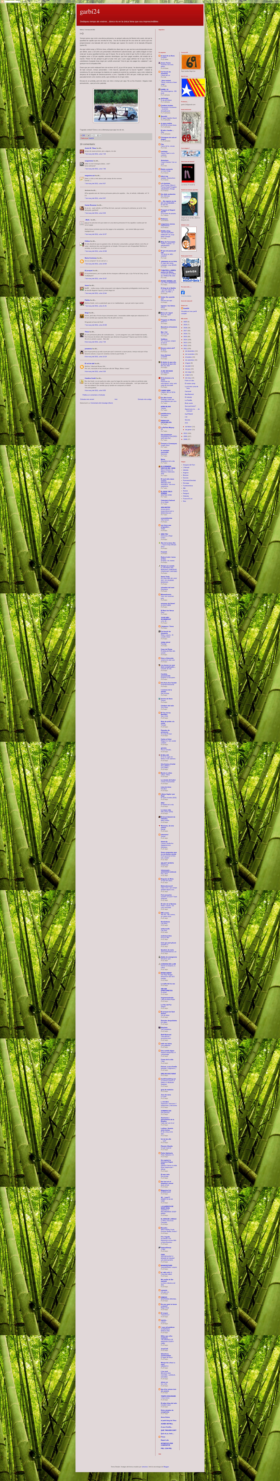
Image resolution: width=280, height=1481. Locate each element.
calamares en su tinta (169, 261)
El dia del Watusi (166, 100)
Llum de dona (166, 787)
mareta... (164, 1320)
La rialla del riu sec (168, 984)
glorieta (164, 748)
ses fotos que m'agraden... (166, 526)
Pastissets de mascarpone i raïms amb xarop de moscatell (169, 383)
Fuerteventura (188, 486)
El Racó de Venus (167, 610)
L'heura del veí (165, 75)
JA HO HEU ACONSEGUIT (166, 618)
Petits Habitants (167, 1153)
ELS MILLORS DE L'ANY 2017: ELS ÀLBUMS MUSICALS (169, 580)
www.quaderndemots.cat (168, 951)
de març (188, 378)
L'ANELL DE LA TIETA (168, 392)
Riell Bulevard (166, 1035)
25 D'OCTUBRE (166, 605)
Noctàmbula (165, 922)
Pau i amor (164, 874)
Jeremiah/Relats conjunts (169, 1267)
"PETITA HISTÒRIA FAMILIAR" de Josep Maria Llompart (167, 234)
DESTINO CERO (166, 495)
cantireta (164, 151)
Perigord (186, 493)
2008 (185, 439)
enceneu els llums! (168, 603)
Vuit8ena (164, 339)
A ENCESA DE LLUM (168, 964)
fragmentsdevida (167, 998)
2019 (185, 324)
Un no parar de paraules (168, 213)
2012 (162, 803)
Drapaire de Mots (167, 879)
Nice (184, 501)
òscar (87, 285)
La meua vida (166, 810)
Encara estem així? (168, 348)
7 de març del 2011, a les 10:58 (96, 251)
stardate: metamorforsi (168, 178)
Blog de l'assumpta (168, 242)
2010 (185, 433)
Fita (162, 144)
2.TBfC (163, 1249)
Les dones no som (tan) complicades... (168, 666)
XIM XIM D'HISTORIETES (166, 989)
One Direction (165, 1112)
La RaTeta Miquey (167, 427)
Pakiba (87, 300)
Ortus (162, 612)
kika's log (164, 176)
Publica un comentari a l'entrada (94, 395)
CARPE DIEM (165, 390)
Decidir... (163, 829)
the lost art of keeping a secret (167, 1182)
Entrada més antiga (144, 399)
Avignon (186, 473)
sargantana (89, 161)
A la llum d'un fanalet (169, 683)
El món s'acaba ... (167, 130)
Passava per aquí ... (167, 300)
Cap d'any (164, 930)
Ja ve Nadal (164, 502)
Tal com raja (165, 334)
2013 (185, 342)
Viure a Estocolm (167, 658)
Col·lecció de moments (166, 72)
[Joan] (183, 294)
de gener (188, 429)
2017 (185, 330)
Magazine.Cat (166, 1190)
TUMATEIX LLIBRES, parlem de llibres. (168, 271)
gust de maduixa (167, 1089)
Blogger (166, 1467)
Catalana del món (167, 706)
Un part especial (166, 1148)
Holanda (186, 496)
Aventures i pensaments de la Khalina (167, 1119)
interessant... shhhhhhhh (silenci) (168, 871)
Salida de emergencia (169, 957)
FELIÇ (163, 307)
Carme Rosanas (90, 205)
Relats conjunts (167, 169)
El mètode (188, 397)
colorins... (164, 1322)
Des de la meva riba (168, 543)
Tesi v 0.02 (164, 716)
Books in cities (166, 773)
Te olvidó (164, 992)
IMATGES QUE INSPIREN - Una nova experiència (168, 484)
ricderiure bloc (166, 936)
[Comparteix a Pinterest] (100, 135)
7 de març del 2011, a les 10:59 (96, 264)
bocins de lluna (166, 699)
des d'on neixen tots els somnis (168, 1390)
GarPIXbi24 (189, 414)
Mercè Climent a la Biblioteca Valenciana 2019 (167, 472)
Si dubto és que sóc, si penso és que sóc (168, 363)
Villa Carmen (165, 520)
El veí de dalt (89, 363)
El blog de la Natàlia (168, 288)
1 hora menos (165, 1398)
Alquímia (164, 1027)
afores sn (164, 1382)
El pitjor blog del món (169, 1403)
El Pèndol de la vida (167, 804)
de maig (188, 372)
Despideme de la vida (168, 461)
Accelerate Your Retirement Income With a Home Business (168, 1240)
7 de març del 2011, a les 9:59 (95, 213)
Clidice (87, 241)
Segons (163, 1006)
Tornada (163, 725)
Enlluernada (164, 865)
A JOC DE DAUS (167, 371)
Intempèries (164, 415)
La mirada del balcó (168, 780)
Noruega (186, 483)
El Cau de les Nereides (166, 713)
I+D (186, 417)
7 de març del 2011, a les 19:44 (96, 293)
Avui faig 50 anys (166, 734)
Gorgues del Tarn (189, 465)
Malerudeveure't (167, 886)
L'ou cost (164, 1371)
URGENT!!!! (165, 1366)
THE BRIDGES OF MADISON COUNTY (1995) (167, 1341)
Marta (163, 459)
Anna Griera (165, 1417)
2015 (185, 336)
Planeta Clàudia (167, 1146)
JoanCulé (164, 1349)
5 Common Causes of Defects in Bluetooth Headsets (168, 1082)
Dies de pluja (165, 693)
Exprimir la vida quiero (168, 677)
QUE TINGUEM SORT (168, 1430)
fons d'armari (166, 355)
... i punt (163, 1141)
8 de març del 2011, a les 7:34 (95, 342)
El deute (163, 350)
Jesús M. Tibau (90, 148)
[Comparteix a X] (96, 135)
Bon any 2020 (165, 366)
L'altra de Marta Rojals (168, 999)
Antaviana (164, 160)
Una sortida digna (167, 1051)
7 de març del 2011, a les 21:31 (96, 306)
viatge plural (165, 642)
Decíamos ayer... (166, 959)
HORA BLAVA (166, 406)
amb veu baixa (166, 1043)
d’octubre (188, 357)
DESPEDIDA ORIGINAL (168, 1299)
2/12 (186, 423)
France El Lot (187, 498)
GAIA (163, 1254)
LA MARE (164, 357)
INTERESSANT (166, 1192)
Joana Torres (166, 63)
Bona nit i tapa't (167, 313)
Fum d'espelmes (166, 1029)
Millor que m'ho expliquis (166, 1337)
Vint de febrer (165, 1015)
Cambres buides (167, 105)
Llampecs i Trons (167, 626)
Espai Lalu (165, 1440)
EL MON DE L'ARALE (168, 1219)
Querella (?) (164, 944)
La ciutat (163, 1096)
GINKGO (164, 1297)
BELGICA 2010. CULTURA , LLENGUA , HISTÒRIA (168, 1375)
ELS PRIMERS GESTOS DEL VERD (168, 467)
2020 (185, 322)
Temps (163, 529)
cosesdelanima (166, 518)
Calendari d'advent (168, 500)
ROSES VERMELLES (168, 281)
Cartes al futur (166, 739)
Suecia (185, 491)
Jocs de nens (166, 1095)
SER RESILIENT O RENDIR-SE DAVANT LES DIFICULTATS (168, 1258)
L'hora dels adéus (166, 1274)
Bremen (185, 475)
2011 (185, 348)
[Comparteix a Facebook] (98, 135)
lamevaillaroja (166, 1247)
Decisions (164, 454)
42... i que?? (165, 1197)
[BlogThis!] (94, 135)
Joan (182, 289)
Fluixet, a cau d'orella (169, 1066)
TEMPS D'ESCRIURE (168, 1396)
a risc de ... (164, 621)
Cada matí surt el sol (167, 1123)
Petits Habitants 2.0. (167, 1155)
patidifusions (166, 413)
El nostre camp (190, 383)
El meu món (165, 1174)
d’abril (187, 375)
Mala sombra (165, 820)
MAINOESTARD (166, 1265)
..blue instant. (166, 80)
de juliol (188, 366)
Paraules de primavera (165, 731)
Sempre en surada (167, 566)
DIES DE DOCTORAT (168, 1074)
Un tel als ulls (166, 1139)
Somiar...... (164, 836)
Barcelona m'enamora (169, 327)
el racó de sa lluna (168, 56)
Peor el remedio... (166, 750)
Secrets (187, 420)
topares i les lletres (168, 306)
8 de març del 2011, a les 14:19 (96, 356)
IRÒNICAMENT (166, 973)
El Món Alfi (165, 755)
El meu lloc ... (165, 205)
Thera (87, 332)
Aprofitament (189, 394)
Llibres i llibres (165, 775)
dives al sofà (165, 1185)
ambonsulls (165, 929)
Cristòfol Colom (166, 1405)
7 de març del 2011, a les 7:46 (95, 169)
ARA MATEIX (165, 507)
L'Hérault (186, 467)
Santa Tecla (165, 576)
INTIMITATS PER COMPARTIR (167, 1444)
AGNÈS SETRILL (167, 1424)
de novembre (190, 354)
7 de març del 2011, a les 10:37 (96, 234)
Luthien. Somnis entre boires (167, 1129)
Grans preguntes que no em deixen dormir (169, 853)
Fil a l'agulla (165, 1237)
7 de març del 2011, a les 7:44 (95, 154)
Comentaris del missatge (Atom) (102, 403)
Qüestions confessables (166, 1354)
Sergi (87, 313)
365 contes (165, 913)
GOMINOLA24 (166, 1111)
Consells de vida (166, 669)
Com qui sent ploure (168, 943)
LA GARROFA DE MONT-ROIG (167, 1207)
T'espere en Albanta (168, 320)
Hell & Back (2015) (167, 812)
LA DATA (164, 57)
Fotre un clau (189, 380)
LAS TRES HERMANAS (168, 283)
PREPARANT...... (166, 226)
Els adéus (164, 1022)
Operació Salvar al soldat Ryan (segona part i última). (169, 1167)
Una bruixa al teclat (168, 764)
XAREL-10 (164, 89)
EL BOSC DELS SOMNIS (166, 492)
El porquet (89, 270)
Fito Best (164, 789)
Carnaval (188, 391)
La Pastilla (188, 400)
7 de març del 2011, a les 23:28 (96, 325)
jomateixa (88, 348)
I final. (163, 1061)
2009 (185, 436)
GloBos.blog (165, 231)
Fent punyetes (166, 895)
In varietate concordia (165, 451)
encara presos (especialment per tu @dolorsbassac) (167, 511)
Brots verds (189, 403)
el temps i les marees (168, 560)
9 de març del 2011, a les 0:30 (95, 371)
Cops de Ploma (166, 649)
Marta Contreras (91, 258)
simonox (145, 1467)
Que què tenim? (190, 406)
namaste (164, 1290)
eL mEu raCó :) (166, 1272)
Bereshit (164, 116)
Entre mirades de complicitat (167, 1411)
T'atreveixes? (165, 1315)
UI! (162, 429)
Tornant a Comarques (169, 443)
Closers (163, 700)
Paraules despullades (169, 1020)
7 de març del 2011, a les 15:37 (96, 278)
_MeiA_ (87, 220)
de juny (188, 369)
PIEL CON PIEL (166, 1448)
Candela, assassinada (165, 675)
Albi (184, 488)
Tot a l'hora (164, 707)
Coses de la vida (167, 1059)
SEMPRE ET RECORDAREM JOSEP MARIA (168, 1212)
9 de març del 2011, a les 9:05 (95, 390)
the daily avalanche (168, 194)
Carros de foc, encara (168, 146)
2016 (185, 333)
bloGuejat (164, 98)
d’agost (188, 363)
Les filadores (165, 373)
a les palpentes (166, 1045)
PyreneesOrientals (189, 480)
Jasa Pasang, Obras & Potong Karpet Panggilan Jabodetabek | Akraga (169, 187)
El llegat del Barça (166, 1357)
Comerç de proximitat (167, 782)
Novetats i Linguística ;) (168, 1068)
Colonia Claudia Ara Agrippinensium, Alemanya (167, 845)
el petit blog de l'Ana (168, 1420)
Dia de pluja (164, 1176)
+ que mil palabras (168, 1327)
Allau (162, 132)
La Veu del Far (166, 1005)
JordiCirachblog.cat (168, 1079)
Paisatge (163, 644)
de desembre (190, 351)
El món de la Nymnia (168, 904)
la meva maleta (166, 123)
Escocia (185, 478)
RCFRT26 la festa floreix (169, 125)
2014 (185, 339)
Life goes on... (165, 1292)
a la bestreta (165, 183)
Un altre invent (166, 397)
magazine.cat (90, 175)
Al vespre (164, 1313)
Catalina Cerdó (90, 378)
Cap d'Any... (165, 923)
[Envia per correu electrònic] (92, 135)
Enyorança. (164, 589)
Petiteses (164, 219)
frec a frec (164, 1384)
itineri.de (164, 841)
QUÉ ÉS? (164, 321)
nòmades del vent (167, 587)
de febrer (188, 426)
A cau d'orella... (166, 1427)
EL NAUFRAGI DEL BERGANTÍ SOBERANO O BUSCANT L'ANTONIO (169, 569)
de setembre (189, 360)
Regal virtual (165, 1308)
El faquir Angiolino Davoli (169, 118)
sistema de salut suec (168, 660)
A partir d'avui (165, 445)
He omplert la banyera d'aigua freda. (167, 1162)
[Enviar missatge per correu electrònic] (88, 135)
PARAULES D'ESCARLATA (166, 421)
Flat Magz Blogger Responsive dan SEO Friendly (168, 976)
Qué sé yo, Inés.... (167, 1433)
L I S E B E (165, 1102)
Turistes (163, 408)
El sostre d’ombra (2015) (168, 797)
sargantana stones (168, 224)
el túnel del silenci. (167, 880)
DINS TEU (164, 534)
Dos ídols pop (165, 196)
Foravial (164, 552)
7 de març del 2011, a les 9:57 (95, 183)
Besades (164, 1228)
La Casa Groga (165, 171)
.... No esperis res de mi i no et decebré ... (168, 202)
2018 (185, 328)
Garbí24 (91, 138)
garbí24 (90, 11)
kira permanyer (166, 434)
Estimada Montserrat (167, 684)
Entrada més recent (87, 399)
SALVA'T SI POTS (167, 863)
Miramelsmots (166, 594)
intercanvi (164, 834)
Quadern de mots (167, 950)
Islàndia (185, 470)
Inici (116, 399)
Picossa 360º (165, 937)
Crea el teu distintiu (186, 296)
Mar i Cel (164, 332)
